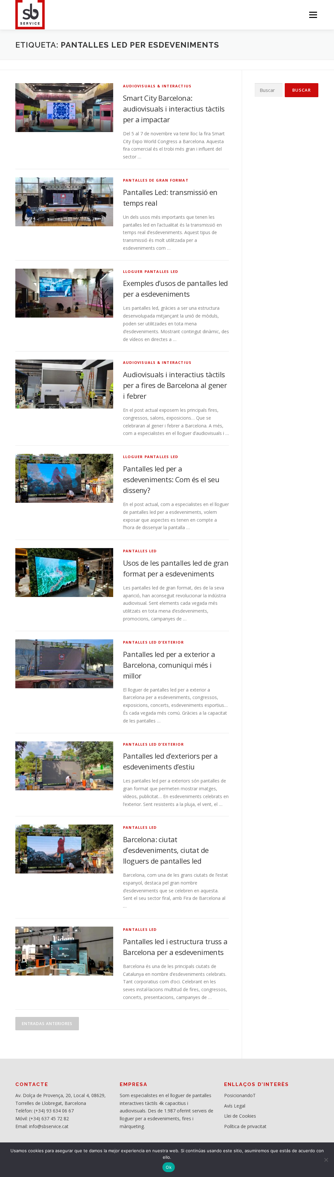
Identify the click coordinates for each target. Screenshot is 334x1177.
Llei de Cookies (240, 1116)
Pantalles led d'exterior (153, 642)
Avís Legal (234, 1106)
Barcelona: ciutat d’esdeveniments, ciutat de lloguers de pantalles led (165, 850)
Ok (169, 1167)
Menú (313, 15)
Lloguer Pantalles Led (150, 271)
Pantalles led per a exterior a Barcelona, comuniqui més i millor (169, 664)
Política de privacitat (245, 1126)
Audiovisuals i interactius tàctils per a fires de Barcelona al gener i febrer (175, 385)
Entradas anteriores (47, 1023)
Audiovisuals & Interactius (157, 85)
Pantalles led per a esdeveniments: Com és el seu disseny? (171, 479)
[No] (326, 1159)
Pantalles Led (140, 550)
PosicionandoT (240, 1095)
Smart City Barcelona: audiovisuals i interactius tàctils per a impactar (174, 108)
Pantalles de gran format (156, 180)
